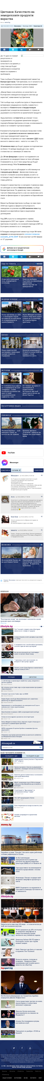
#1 (41, 530)
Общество (3, 623)
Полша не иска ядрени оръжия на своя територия (17, 717)
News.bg (4, 1071)
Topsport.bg (29, 1071)
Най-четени (32, 677)
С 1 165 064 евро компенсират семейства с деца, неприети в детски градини (20, 681)
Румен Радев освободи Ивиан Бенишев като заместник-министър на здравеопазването (19, 699)
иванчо (14, 530)
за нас (26, 1078)
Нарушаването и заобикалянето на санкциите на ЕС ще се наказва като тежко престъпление (20, 706)
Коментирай (39, 470)
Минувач (15, 475)
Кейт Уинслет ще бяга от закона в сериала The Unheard (29, 950)
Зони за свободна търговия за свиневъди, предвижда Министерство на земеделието (32, 282)
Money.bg (12, 1071)
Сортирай (15, 470)
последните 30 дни (32, 756)
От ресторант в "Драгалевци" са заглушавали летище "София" (24, 791)
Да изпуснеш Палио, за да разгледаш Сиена (11, 561)
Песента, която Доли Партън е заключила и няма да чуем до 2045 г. (28, 668)
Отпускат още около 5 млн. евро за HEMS (14, 694)
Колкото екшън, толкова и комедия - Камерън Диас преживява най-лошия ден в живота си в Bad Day (27, 962)
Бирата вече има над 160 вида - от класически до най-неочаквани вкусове (21, 925)
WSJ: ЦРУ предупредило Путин (24, 798)
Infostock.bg (5, 1074)
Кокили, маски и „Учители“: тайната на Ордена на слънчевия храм (32, 433)
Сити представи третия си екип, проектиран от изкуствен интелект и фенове (29, 1003)
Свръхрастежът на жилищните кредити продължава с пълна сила (28, 869)
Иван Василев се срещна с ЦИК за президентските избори (20, 712)
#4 (41, 475)
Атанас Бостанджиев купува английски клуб (27, 1022)
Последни (11, 677)
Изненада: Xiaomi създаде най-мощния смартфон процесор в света (28, 879)
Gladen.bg (38, 1071)
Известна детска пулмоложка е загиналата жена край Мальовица (28, 775)
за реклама (17, 1078)
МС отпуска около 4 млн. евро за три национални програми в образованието (21, 688)
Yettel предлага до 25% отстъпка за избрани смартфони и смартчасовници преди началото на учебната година (29, 932)
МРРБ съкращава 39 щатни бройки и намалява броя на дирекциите (19, 729)
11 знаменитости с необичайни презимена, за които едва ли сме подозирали (28, 645)
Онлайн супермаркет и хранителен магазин (25, 815)
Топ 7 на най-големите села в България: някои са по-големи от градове (27, 630)
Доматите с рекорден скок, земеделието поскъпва (10, 281)
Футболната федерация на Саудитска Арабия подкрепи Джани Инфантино (19, 997)
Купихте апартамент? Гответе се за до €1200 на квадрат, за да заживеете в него (32, 353)
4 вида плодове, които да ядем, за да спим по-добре (28, 637)
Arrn (13, 497)
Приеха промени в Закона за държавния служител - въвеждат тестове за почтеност (28, 767)
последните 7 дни (11, 756)
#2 (41, 516)
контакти (33, 1078)
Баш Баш (14, 517)
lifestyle (7, 626)
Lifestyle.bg (20, 1071)
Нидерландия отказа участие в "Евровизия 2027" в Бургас (28, 760)
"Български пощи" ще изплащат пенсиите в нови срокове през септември (21, 620)
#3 (41, 496)
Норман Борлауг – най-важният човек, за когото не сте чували (11, 432)
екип (40, 1078)
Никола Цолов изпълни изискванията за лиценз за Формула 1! (27, 1013)
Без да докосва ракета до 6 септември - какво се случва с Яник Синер (26, 653)
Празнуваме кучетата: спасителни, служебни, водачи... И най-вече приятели (32, 562)
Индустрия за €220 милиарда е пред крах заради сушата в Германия (11, 353)
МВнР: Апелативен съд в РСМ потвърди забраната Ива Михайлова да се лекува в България (27, 784)
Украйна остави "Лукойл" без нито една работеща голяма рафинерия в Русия (21, 853)
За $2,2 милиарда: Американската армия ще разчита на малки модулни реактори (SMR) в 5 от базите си (28, 860)
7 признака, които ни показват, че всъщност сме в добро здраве (25, 660)
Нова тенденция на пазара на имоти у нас (28, 805)
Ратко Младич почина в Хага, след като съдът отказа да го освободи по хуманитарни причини (32, 318)
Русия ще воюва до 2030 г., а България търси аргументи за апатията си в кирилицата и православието (11, 318)
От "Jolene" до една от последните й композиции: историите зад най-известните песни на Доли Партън (31, 390)
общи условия (7, 1078)
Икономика (17, 26)
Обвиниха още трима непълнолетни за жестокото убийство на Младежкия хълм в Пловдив (21, 735)
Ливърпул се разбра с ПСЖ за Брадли (28, 1032)
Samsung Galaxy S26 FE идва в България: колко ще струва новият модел (28, 941)
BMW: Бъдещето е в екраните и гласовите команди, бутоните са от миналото (29, 889)
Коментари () (38, 26)
